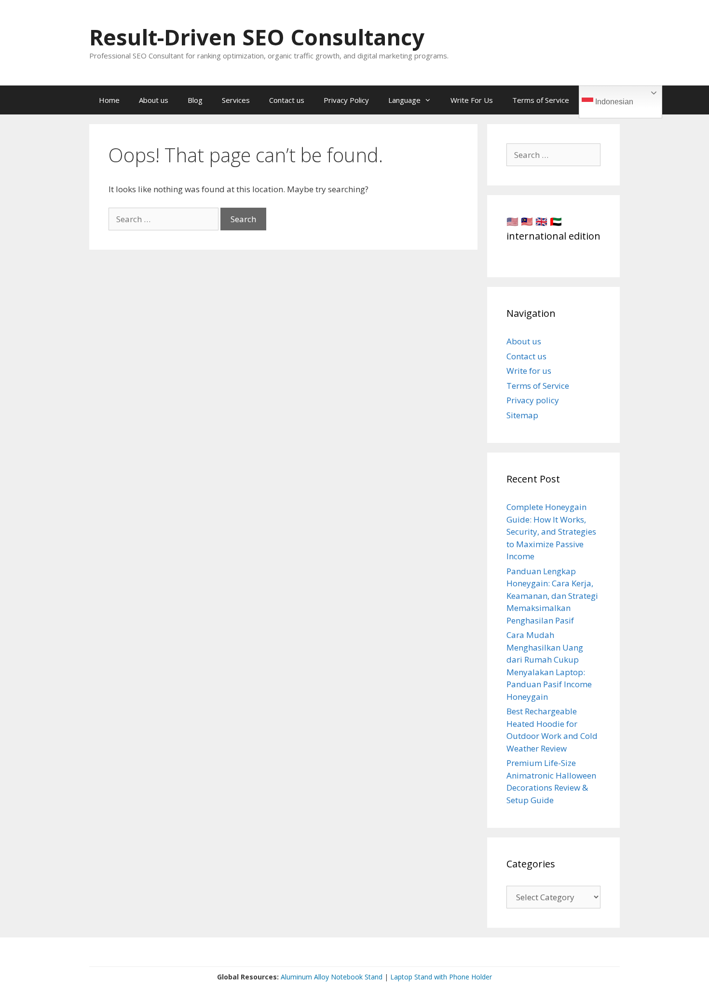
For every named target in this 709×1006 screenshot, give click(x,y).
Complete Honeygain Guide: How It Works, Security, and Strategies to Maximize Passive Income (551, 531)
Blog (195, 100)
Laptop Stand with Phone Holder (441, 976)
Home (109, 100)
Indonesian (613, 102)
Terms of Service (540, 100)
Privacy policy (532, 400)
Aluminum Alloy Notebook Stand (331, 976)
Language (404, 100)
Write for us (528, 370)
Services (236, 100)
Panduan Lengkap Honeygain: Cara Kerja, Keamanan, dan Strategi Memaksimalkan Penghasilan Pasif (552, 596)
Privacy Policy (346, 100)
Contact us (286, 100)
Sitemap (522, 415)
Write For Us (471, 100)
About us (153, 100)
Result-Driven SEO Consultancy (256, 37)
